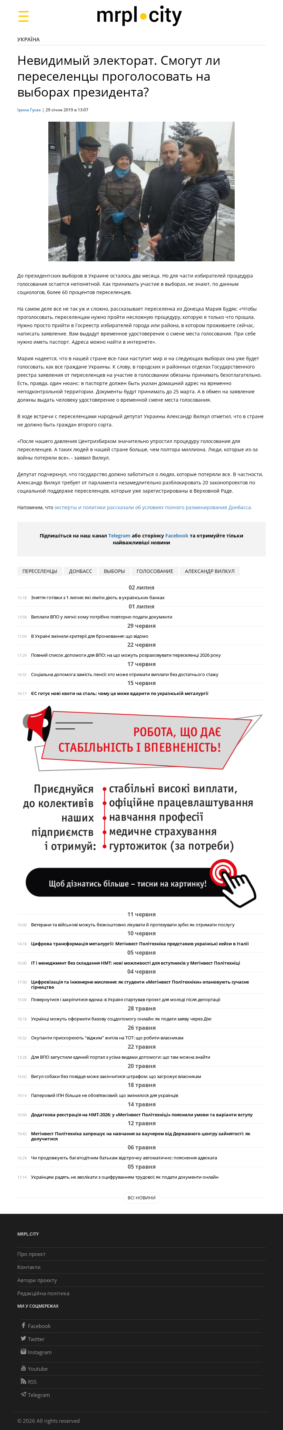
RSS (32, 1381)
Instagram (40, 1352)
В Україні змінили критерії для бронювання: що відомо (89, 636)
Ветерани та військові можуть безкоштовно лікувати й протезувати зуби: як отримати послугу (133, 924)
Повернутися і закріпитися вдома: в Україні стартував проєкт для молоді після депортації (125, 999)
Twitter (36, 1339)
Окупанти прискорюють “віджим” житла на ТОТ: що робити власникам (107, 1037)
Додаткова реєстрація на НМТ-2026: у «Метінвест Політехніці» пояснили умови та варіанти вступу (142, 1114)
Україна (28, 39)
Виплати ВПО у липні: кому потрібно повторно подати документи (101, 617)
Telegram (119, 535)
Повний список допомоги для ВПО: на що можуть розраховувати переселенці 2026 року (126, 655)
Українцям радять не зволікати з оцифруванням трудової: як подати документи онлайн (124, 1177)
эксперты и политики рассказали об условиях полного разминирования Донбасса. (153, 507)
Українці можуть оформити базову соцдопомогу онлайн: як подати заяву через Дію (121, 1018)
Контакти (29, 1266)
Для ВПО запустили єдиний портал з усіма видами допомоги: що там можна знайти (120, 1057)
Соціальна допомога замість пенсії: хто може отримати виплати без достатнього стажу (124, 674)
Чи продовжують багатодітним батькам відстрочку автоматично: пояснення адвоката (124, 1157)
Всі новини (142, 1198)
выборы (114, 571)
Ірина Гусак (29, 110)
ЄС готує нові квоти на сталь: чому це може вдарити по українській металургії (119, 693)
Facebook (176, 535)
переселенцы (39, 571)
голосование (155, 571)
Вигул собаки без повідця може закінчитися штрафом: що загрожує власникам (116, 1076)
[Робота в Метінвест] (141, 806)
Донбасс (80, 571)
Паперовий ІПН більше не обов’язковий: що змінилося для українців (104, 1095)
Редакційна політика (43, 1293)
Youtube (38, 1368)
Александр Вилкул (210, 571)
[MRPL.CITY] (139, 16)
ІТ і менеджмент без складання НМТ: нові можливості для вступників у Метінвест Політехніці (135, 963)
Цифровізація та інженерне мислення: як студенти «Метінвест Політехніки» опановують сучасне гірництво (140, 984)
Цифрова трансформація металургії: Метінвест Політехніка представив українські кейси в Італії (140, 943)
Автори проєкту (37, 1280)
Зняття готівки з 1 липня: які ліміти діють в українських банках (98, 597)
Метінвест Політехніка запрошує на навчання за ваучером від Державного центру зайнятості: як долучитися (140, 1136)
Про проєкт (31, 1253)
